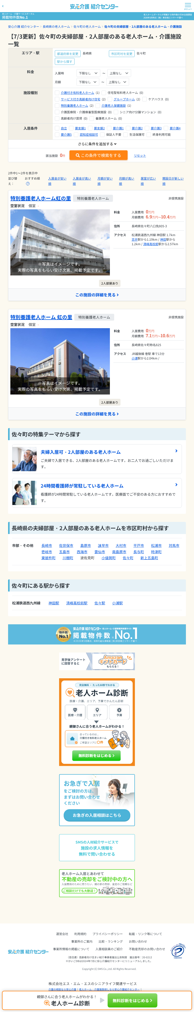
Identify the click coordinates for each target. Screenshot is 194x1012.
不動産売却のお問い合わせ (147, 949)
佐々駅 (99, 602)
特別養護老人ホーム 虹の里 (41, 317)
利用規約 (80, 934)
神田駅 (53, 602)
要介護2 (137, 128)
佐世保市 (66, 545)
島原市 (85, 545)
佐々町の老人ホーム (87, 26)
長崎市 (46, 545)
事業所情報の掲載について (71, 949)
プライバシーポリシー (107, 934)
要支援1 (80, 128)
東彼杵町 (48, 557)
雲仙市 (99, 551)
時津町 (156, 551)
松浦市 (156, 545)
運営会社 (62, 934)
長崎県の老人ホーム (56, 26)
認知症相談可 (89, 134)
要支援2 (99, 128)
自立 (64, 128)
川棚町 (68, 557)
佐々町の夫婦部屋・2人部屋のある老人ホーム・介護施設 (143, 26)
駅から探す (64, 61)
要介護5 (66, 134)
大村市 (121, 545)
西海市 (82, 551)
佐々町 (128, 557)
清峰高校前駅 (76, 602)
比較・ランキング (111, 941)
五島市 (64, 551)
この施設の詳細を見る (95, 295)
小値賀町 (109, 557)
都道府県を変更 (67, 53)
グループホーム (124, 99)
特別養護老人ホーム (74, 105)
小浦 (135, 358)
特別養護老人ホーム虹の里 (40, 198)
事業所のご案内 (81, 941)
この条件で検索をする (101, 155)
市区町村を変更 (121, 53)
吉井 (135, 239)
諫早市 (103, 545)
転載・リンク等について (145, 934)
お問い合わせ (138, 941)
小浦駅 (117, 602)
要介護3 (156, 128)
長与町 (138, 551)
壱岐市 (46, 551)
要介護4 (175, 128)
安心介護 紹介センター (23, 26)
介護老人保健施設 (114, 105)
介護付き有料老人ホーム (77, 92)
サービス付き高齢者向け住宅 (80, 99)
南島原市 (119, 551)
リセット (140, 155)
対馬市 (174, 545)
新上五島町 (149, 557)
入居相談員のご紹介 (109, 949)
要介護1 (118, 128)
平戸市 (138, 545)
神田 (163, 239)
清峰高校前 (150, 244)
